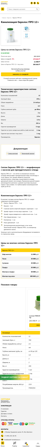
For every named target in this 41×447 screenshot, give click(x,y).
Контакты (4, 416)
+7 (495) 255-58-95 (10, 436)
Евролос (9, 17)
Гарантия (3, 411)
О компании (4, 409)
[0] (26, 443)
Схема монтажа (13, 153)
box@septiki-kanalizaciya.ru (12, 440)
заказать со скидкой (20, 74)
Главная (4, 17)
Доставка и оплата (6, 413)
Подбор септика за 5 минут (14, 377)
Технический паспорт (28, 153)
